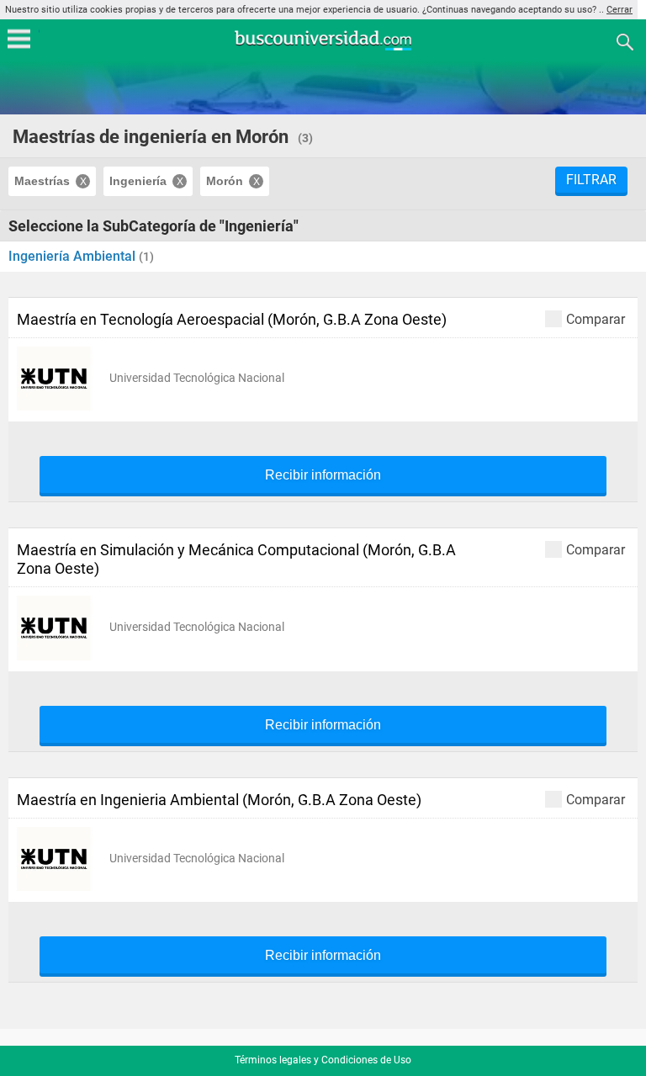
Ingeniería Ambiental (73, 256)
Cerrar (619, 9)
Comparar (595, 318)
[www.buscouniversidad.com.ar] (323, 48)
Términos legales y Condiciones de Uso (323, 1060)
